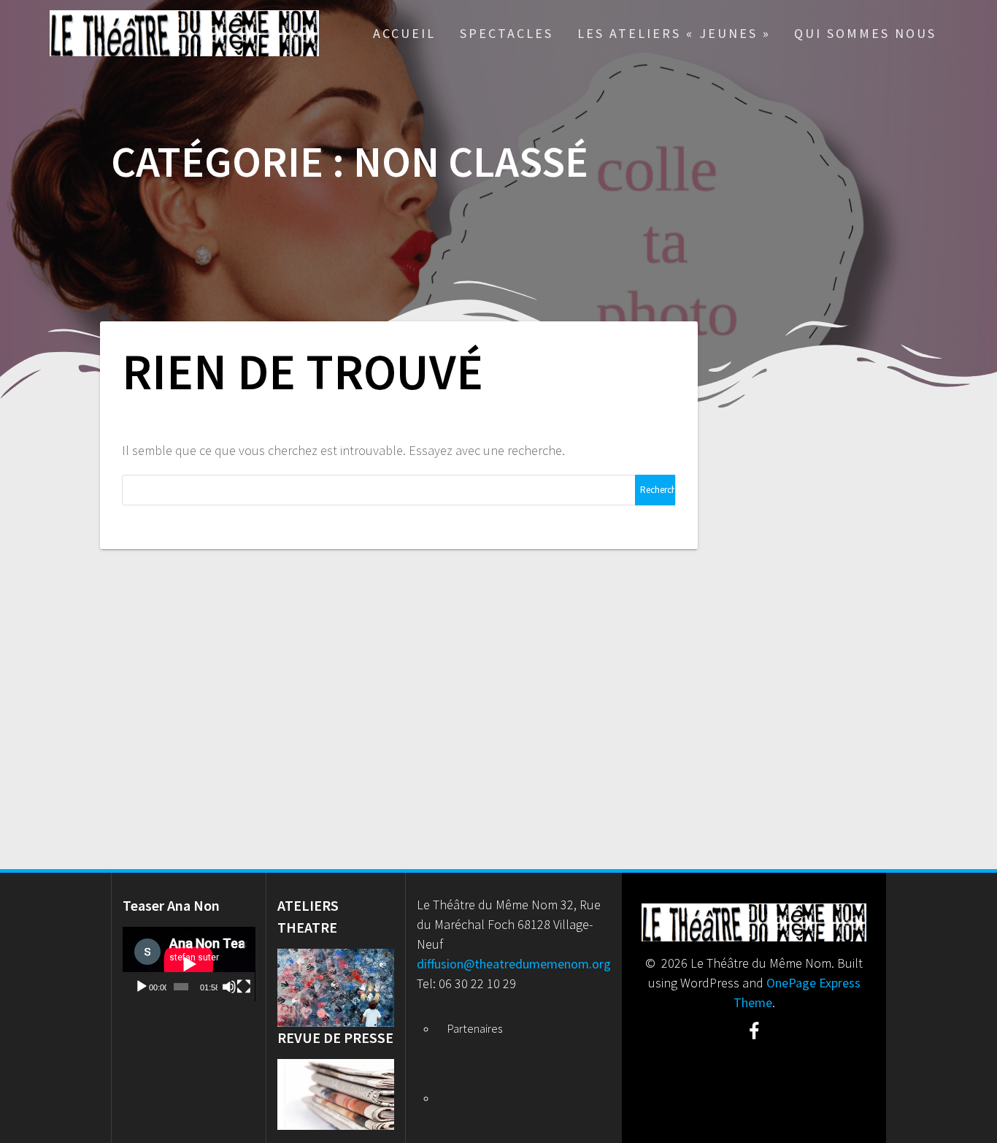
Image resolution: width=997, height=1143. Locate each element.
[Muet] (229, 986)
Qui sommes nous (865, 33)
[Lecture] (141, 986)
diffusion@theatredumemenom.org (514, 963)
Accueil (404, 33)
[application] (189, 964)
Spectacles (506, 33)
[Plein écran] (243, 986)
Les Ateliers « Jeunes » (674, 33)
